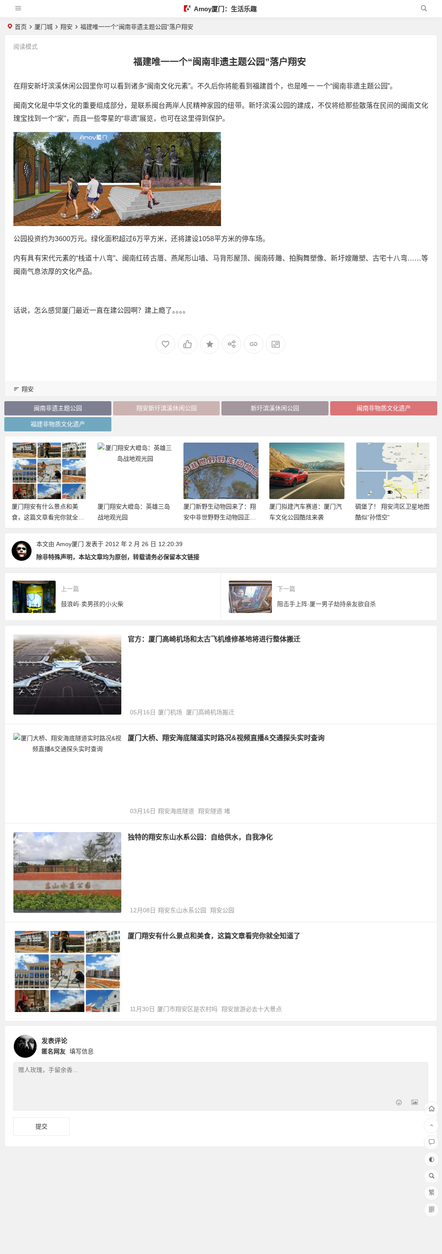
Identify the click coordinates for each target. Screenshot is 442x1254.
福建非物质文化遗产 (58, 424)
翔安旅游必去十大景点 (251, 1009)
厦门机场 (170, 712)
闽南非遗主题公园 (58, 408)
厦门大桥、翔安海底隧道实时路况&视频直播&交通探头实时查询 (226, 738)
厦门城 (44, 26)
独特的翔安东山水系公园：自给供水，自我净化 (200, 837)
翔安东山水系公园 (182, 910)
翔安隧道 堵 (214, 811)
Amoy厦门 (70, 544)
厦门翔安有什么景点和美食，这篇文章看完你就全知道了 (214, 936)
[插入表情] (399, 1103)
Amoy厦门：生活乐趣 (225, 9)
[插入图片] (414, 1103)
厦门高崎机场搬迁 (210, 712)
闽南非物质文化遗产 (384, 408)
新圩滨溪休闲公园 (275, 408)
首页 (21, 26)
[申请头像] (419, 1043)
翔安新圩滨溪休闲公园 (166, 408)
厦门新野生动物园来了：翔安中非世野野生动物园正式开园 (134, 517)
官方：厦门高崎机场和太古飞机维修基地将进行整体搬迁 (214, 639)
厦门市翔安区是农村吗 (187, 1009)
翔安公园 (222, 910)
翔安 (66, 26)
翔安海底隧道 (176, 811)
